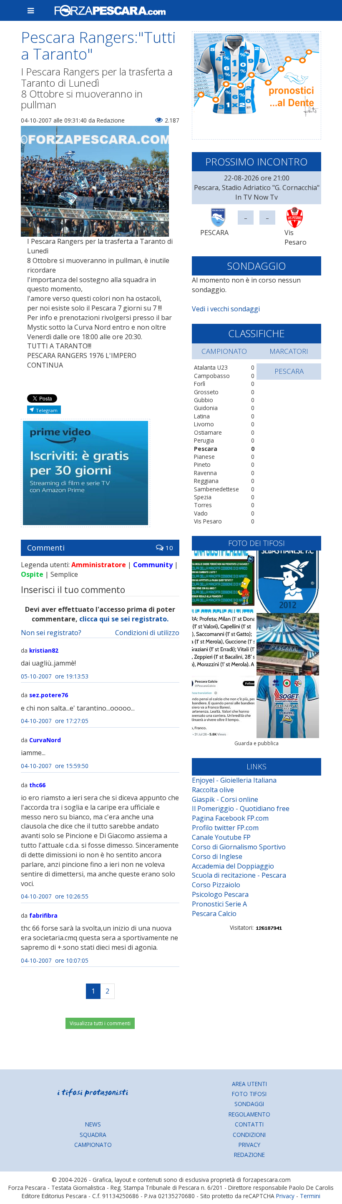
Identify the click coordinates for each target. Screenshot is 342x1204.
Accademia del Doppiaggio (233, 866)
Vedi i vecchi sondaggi (226, 308)
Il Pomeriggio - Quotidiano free (240, 808)
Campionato (93, 1145)
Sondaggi (249, 1104)
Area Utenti (249, 1084)
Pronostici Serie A (219, 904)
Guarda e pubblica (256, 743)
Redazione (249, 1155)
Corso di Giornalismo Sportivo (239, 846)
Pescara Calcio (214, 913)
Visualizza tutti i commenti (100, 1023)
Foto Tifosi (249, 1094)
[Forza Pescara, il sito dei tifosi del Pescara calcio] (184, 10)
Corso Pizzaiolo (216, 884)
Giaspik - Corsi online (225, 799)
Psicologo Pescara (220, 894)
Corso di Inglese (217, 856)
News (93, 1124)
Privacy (249, 1145)
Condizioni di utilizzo (147, 632)
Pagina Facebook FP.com (230, 818)
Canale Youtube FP (221, 837)
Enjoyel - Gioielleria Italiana (234, 780)
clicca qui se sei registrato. (123, 618)
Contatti (249, 1124)
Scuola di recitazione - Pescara (239, 875)
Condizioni (249, 1135)
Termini (310, 1196)
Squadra (93, 1135)
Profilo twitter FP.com (225, 827)
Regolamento (249, 1114)
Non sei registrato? (51, 632)
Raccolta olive (213, 789)
